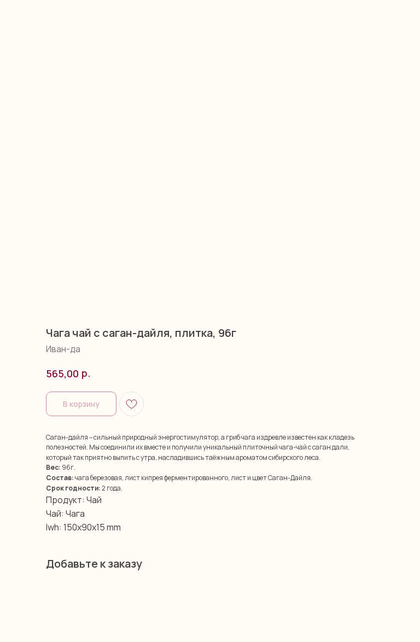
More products (40, 15)
